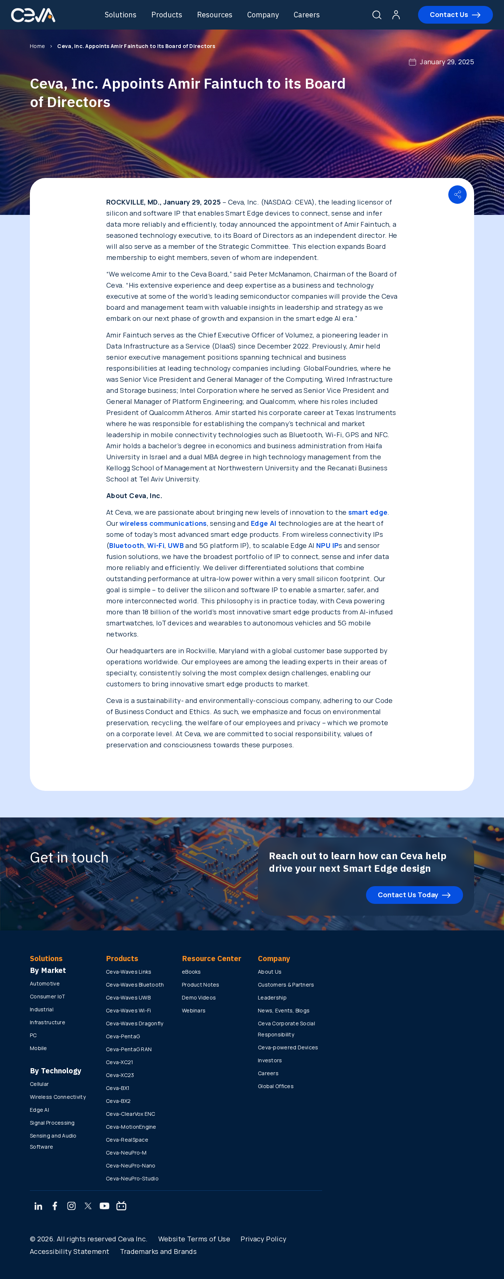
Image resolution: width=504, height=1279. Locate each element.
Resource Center (211, 958)
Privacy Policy (263, 1238)
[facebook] (54, 1206)
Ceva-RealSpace (127, 1139)
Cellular (39, 1083)
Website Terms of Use (194, 1238)
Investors (270, 1060)
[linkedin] (38, 1206)
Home (37, 45)
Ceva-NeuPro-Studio (132, 1178)
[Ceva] (33, 21)
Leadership (272, 997)
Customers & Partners (286, 984)
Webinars (194, 1010)
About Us (270, 971)
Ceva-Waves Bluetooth (135, 984)
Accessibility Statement (69, 1251)
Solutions (121, 15)
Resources (214, 15)
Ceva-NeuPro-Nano (130, 1165)
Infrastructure (47, 1022)
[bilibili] (121, 1206)
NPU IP (327, 545)
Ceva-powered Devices (288, 1047)
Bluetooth (126, 545)
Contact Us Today (408, 894)
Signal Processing (52, 1122)
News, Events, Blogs (284, 1010)
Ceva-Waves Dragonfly (134, 1023)
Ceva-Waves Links (128, 971)
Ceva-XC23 (120, 1075)
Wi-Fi (156, 545)
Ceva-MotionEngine (131, 1126)
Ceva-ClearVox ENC (130, 1113)
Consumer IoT (47, 996)
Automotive (45, 983)
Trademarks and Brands (158, 1251)
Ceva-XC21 (120, 1062)
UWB (176, 545)
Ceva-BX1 (118, 1087)
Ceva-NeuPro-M (126, 1152)
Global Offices (276, 1086)
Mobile (38, 1048)
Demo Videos (199, 997)
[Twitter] (88, 1206)
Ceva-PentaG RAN (129, 1049)
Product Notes (201, 984)
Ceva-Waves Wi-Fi (128, 1010)
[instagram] (71, 1206)
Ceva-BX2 (118, 1100)
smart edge (368, 512)
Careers (307, 15)
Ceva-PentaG (123, 1036)
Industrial (41, 1009)
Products (166, 15)
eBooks (191, 971)
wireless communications (163, 523)
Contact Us (449, 14)
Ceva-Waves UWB (128, 997)
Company (263, 15)
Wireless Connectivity (58, 1096)
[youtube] (105, 1206)
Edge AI (264, 523)
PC (33, 1035)
